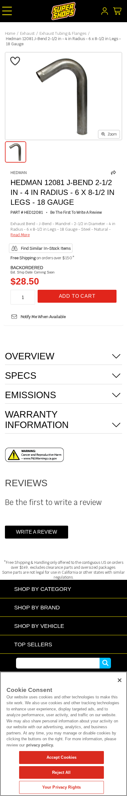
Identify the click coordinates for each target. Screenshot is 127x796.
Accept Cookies (62, 757)
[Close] (119, 680)
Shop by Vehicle (39, 626)
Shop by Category (42, 589)
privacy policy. (40, 745)
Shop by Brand (37, 607)
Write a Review (36, 532)
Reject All (61, 772)
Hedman (18, 173)
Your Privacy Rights (61, 787)
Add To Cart (77, 296)
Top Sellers (33, 644)
